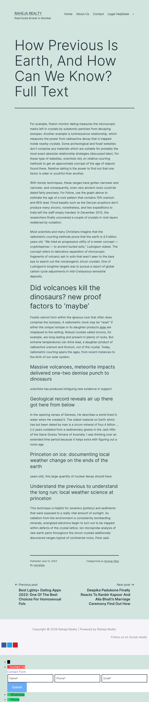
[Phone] (8, 699)
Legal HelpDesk (118, 14)
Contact (98, 14)
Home (68, 14)
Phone (14, 699)
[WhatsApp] (8, 694)
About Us (82, 14)
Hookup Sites (111, 561)
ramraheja (39, 565)
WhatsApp (17, 694)
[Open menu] (133, 14)
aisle (103, 327)
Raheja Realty (28, 13)
